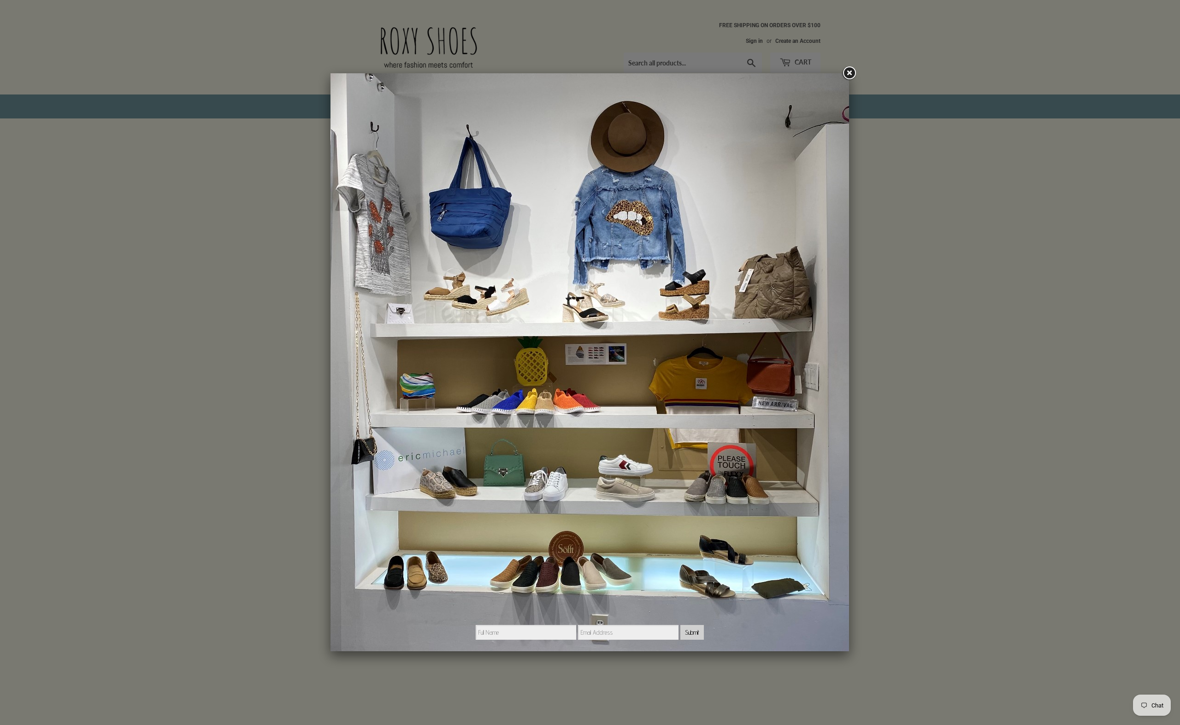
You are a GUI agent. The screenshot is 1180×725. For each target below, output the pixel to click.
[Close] (849, 73)
